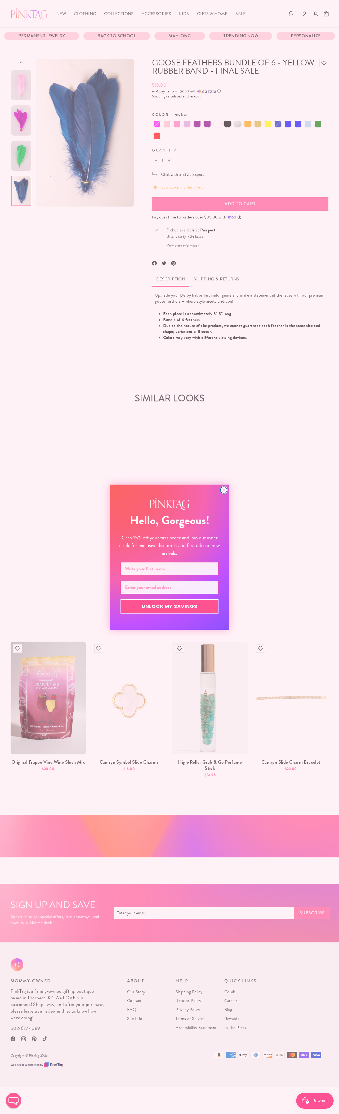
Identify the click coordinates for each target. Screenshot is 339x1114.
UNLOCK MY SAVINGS (169, 606)
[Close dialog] (223, 490)
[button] (13, 1100)
